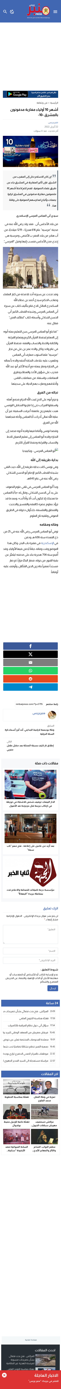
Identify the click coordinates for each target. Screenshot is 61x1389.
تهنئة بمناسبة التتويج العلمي (20, 1369)
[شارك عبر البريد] (30, 662)
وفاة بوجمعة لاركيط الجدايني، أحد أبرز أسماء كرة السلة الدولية (29, 729)
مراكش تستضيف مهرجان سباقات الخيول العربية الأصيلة (44, 1125)
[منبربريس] (52, 715)
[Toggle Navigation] (56, 11)
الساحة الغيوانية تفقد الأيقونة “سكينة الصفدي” (16, 1150)
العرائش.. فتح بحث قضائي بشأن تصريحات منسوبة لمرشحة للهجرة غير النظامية (20, 1360)
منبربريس (53, 122)
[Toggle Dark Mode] (12, 11)
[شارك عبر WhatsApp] (30, 671)
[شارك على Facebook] (30, 646)
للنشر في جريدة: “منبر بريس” (43, 1381)
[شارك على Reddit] (30, 679)
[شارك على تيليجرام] (30, 687)
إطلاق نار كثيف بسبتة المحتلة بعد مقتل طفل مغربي (30, 745)
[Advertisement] (30, 55)
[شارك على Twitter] (30, 654)
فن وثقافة (42, 102)
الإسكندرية (47, 543)
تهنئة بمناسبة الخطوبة (16, 1097)
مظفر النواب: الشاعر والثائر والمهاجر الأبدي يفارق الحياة (44, 1150)
